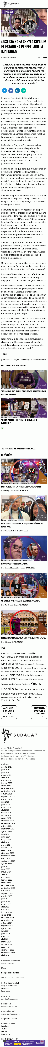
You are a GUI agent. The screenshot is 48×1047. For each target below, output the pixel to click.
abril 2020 (5, 955)
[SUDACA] (11, 4)
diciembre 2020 (7, 950)
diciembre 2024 (7, 820)
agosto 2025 (6, 799)
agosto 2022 (6, 896)
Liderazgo (21, 679)
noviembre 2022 (8, 888)
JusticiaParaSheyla (10, 359)
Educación (31, 664)
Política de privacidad (10, 983)
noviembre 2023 (8, 855)
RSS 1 (4, 1039)
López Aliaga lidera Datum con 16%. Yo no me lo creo (23, 638)
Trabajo (29, 697)
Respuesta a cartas (9, 1018)
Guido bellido (27, 675)
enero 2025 (6, 818)
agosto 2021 (6, 928)
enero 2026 (6, 785)
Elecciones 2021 (11, 667)
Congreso (7, 656)
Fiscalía (38, 671)
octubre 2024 (6, 826)
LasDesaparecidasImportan (33, 359)
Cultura (22, 660)
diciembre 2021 (7, 917)
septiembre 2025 (8, 796)
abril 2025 (5, 810)
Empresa (5, 671)
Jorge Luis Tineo (12, 491)
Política (35, 689)
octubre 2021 (6, 923)
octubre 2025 (6, 794)
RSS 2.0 (10, 1039)
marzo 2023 (6, 877)
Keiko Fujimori (9, 678)
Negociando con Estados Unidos (14, 564)
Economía (23, 664)
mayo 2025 (6, 807)
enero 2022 (6, 915)
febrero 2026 (6, 783)
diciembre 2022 (7, 885)
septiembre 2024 (8, 829)
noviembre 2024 (8, 823)
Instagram (5, 1034)
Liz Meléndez (10, 58)
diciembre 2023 (7, 853)
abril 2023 (5, 874)
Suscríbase (5, 991)
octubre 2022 (6, 890)
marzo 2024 (6, 845)
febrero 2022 (6, 912)
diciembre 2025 (7, 788)
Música (12, 684)
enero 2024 (6, 850)
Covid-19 (14, 660)
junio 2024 (5, 837)
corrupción (5, 660)
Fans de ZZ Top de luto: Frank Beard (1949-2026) (21, 487)
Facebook (5, 1026)
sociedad (21, 697)
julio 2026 (5, 769)
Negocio (18, 684)
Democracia (30, 660)
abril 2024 (5, 842)
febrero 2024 (6, 847)
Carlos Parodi (26, 653)
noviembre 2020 (8, 952)
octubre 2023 (6, 858)
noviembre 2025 (8, 791)
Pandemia (26, 684)
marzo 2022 (6, 909)
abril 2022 (5, 907)
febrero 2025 (6, 815)
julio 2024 (5, 834)
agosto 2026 (6, 767)
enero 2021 (6, 947)
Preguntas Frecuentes (10, 985)
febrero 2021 (6, 944)
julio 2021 (5, 931)
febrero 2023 (6, 880)
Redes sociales (11, 697)
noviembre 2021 (8, 920)
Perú (17, 689)
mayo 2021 (6, 936)
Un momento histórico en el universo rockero (20, 601)
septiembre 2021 (8, 925)
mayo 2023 (6, 872)
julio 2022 (5, 898)
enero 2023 (6, 882)
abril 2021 (5, 939)
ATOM (16, 1039)
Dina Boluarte (9, 663)
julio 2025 (5, 802)
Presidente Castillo (21, 693)
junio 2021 (5, 933)
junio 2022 (5, 901)
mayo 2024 (6, 839)
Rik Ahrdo (9, 642)
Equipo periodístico (10, 973)
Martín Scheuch (11, 531)
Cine (34, 653)
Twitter (4, 1029)
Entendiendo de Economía (26, 671)
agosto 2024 (6, 831)
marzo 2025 (6, 812)
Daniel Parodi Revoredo (15, 568)
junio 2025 (5, 804)
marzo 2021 (6, 942)
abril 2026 (5, 777)
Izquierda (38, 675)
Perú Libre (26, 689)
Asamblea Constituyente (11, 653)
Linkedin (4, 1031)
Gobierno (13, 675)
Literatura (33, 679)
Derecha (38, 660)
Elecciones (39, 664)
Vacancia (37, 697)
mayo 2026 (6, 775)
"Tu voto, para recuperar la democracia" (18, 449)
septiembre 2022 (8, 893)
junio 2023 (5, 869)
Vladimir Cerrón (10, 700)
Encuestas (12, 671)
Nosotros (5, 988)
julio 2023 (5, 866)
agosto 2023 (6, 864)
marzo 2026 (6, 780)
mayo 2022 (6, 904)
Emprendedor (26, 668)
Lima (27, 679)
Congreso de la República (28, 656)
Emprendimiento (39, 668)
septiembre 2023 (8, 861)
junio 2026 (5, 772)
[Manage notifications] (42, 1041)
